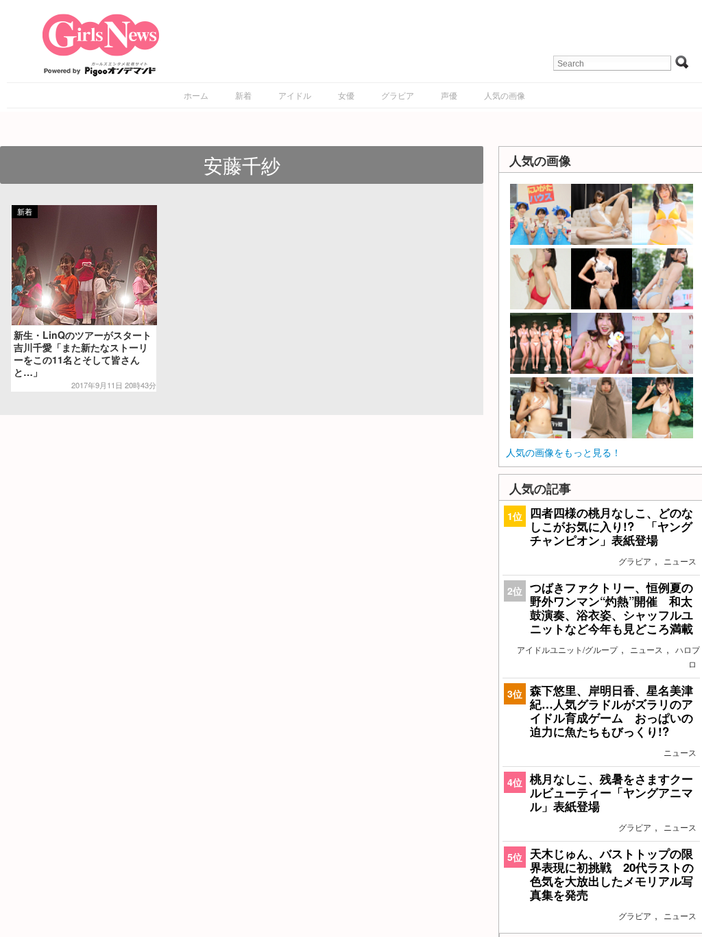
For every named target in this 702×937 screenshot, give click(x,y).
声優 (449, 95)
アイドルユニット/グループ (567, 649)
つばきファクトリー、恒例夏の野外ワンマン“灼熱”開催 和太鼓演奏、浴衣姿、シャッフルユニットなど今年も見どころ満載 (611, 608)
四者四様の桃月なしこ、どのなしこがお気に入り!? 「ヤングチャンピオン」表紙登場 (611, 526)
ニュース (680, 561)
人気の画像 (504, 95)
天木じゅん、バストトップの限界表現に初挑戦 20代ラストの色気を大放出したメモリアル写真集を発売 (612, 874)
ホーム (196, 95)
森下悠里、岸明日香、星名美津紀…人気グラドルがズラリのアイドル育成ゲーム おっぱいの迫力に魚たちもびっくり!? (611, 711)
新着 (243, 95)
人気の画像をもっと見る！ (563, 452)
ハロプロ (687, 656)
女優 (346, 95)
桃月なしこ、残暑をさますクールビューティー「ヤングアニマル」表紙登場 (611, 792)
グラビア (397, 95)
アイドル (294, 95)
